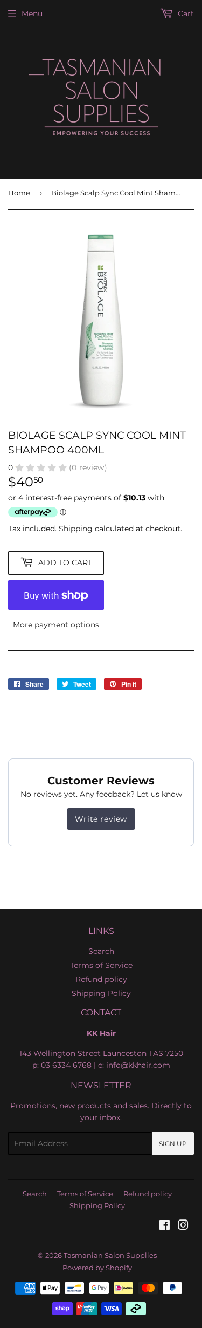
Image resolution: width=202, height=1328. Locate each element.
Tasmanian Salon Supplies (110, 1255)
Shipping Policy (101, 993)
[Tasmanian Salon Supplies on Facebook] (164, 1226)
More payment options (56, 624)
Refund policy (101, 979)
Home (19, 192)
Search (101, 951)
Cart (185, 13)
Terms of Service (101, 965)
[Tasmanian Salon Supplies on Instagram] (183, 1226)
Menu (32, 13)
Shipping (76, 528)
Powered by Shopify (97, 1267)
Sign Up (173, 1144)
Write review (101, 819)
